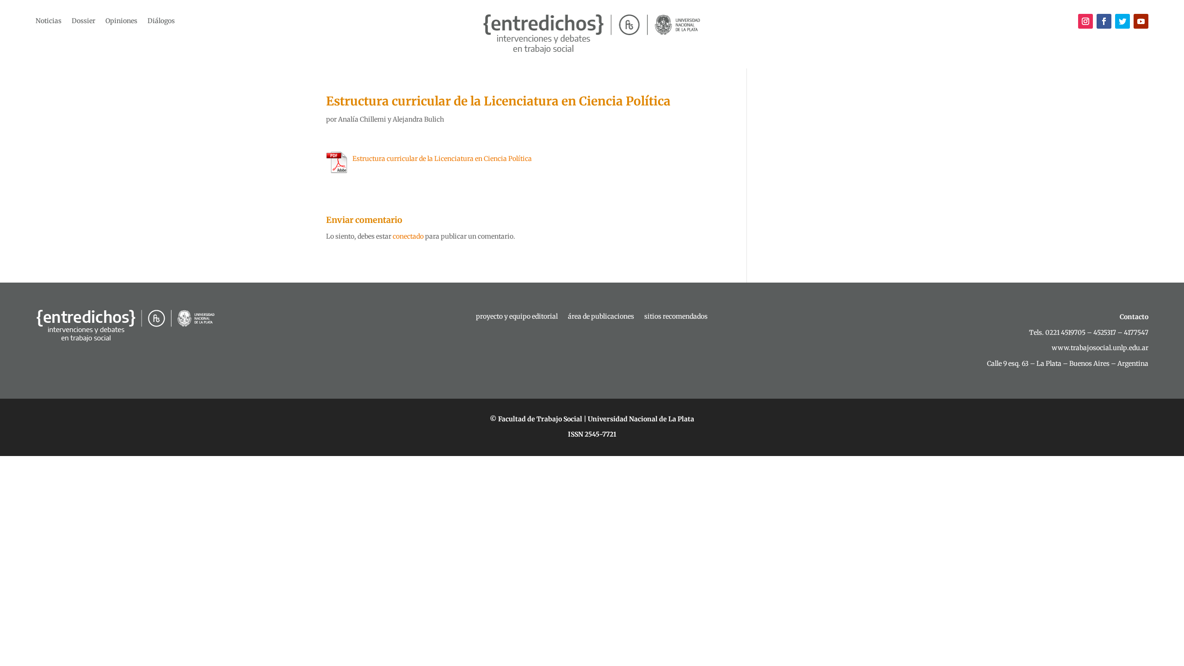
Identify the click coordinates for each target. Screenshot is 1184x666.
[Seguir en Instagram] (1085, 21)
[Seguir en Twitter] (1122, 21)
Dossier (83, 21)
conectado (408, 236)
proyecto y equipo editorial (517, 317)
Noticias (49, 21)
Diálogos (161, 21)
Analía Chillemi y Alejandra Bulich (391, 119)
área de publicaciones (601, 317)
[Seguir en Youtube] (1141, 21)
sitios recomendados (676, 317)
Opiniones (121, 21)
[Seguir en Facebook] (1104, 21)
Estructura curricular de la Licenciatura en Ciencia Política (442, 158)
